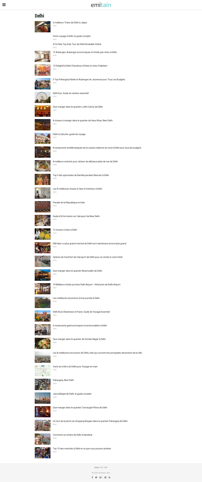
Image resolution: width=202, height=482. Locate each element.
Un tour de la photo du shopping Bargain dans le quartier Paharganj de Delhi (90, 421)
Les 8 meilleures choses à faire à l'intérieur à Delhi (77, 189)
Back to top (101, 468)
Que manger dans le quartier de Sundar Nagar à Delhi (79, 339)
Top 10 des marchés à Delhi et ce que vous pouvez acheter (82, 448)
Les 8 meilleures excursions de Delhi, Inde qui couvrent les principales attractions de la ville (97, 353)
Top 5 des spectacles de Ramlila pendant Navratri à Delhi (81, 175)
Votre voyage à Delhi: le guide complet (72, 36)
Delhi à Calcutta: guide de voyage (69, 134)
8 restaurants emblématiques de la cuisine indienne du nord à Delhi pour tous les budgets (97, 148)
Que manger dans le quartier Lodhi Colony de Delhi (78, 107)
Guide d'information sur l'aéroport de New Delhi (76, 216)
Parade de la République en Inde (69, 202)
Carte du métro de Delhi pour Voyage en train (75, 366)
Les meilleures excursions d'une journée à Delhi (76, 298)
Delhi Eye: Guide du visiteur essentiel (71, 93)
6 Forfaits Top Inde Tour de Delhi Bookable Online (77, 44)
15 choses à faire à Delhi (65, 230)
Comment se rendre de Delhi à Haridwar (72, 435)
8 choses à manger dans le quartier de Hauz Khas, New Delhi (83, 120)
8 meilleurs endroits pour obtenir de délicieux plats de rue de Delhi (85, 161)
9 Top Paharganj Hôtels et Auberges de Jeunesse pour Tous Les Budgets (89, 79)
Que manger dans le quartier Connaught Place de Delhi (80, 407)
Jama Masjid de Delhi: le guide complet (72, 394)
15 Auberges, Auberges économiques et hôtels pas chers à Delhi (85, 52)
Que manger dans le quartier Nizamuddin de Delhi (77, 271)
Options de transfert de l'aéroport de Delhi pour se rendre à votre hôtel (87, 257)
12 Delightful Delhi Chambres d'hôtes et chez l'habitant (80, 66)
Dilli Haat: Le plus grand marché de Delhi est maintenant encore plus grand (89, 243)
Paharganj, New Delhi (63, 380)
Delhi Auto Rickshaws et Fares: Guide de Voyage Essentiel (81, 312)
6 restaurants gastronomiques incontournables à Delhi (80, 325)
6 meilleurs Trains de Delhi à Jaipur (70, 22)
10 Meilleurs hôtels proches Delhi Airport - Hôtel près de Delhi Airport (86, 284)
